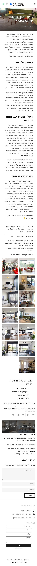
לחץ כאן (29, 251)
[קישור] (18, 4)
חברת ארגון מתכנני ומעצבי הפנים (22, 255)
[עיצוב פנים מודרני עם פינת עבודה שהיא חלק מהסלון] (10, 266)
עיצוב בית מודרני (21, 406)
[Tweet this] (23, 414)
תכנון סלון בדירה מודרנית (20, 392)
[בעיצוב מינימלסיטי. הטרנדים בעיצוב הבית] (27, 282)
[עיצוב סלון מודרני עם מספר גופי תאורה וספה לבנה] (10, 315)
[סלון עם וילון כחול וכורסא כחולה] (10, 299)
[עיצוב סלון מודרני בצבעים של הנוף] (27, 315)
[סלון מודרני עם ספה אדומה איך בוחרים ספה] (27, 266)
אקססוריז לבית (30, 445)
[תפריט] (34, 4)
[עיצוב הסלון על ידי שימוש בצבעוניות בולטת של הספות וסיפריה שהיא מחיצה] (27, 365)
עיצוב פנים (15, 408)
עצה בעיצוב (27, 26)
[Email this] (32, 414)
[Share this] (27, 414)
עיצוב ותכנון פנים (23, 395)
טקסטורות (7, 403)
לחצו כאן (22, 245)
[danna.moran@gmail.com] (33, 514)
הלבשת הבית (15, 403)
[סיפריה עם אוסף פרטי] (27, 299)
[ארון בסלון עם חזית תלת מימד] (10, 282)
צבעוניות (27, 411)
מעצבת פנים (31, 406)
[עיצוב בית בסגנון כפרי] (10, 332)
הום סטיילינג (23, 403)
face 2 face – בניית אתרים (18, 562)
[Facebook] (11, 4)
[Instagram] (7, 4)
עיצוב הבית (11, 406)
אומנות (30, 403)
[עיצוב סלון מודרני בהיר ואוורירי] (27, 332)
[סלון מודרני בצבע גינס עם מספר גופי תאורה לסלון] (27, 348)
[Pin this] (14, 414)
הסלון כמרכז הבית (23, 388)
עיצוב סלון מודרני (24, 408)
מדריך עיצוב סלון (23, 398)
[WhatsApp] (3, 4)
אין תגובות (17, 440)
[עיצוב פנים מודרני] (10, 348)
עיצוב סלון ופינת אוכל (17, 229)
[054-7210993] (33, 510)
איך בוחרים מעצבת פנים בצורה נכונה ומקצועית (19, 438)
